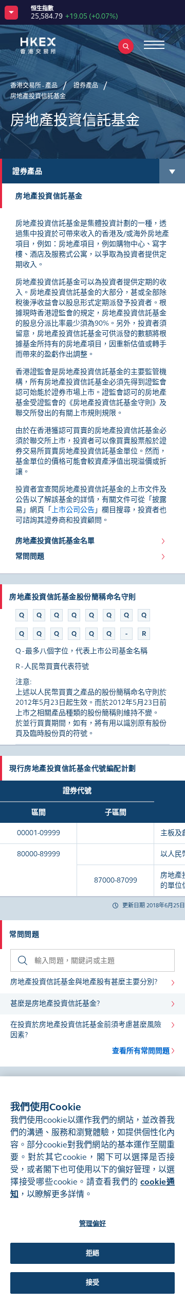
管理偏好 (92, 1224)
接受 (92, 1282)
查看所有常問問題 (141, 1050)
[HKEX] (54, 45)
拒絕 (92, 1253)
